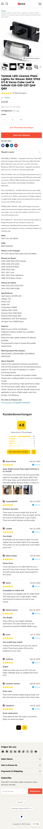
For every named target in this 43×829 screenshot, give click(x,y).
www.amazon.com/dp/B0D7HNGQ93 (15, 403)
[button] (33, 452)
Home (3, 11)
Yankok (7, 97)
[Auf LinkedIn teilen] (11, 145)
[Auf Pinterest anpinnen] (16, 145)
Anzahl (3, 114)
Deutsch (20, 802)
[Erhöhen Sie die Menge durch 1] (21, 120)
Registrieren (35, 791)
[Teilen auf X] (7, 145)
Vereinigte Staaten (20, 808)
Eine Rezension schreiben (18, 452)
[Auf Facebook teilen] (3, 145)
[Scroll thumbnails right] (40, 67)
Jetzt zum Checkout (21, 135)
